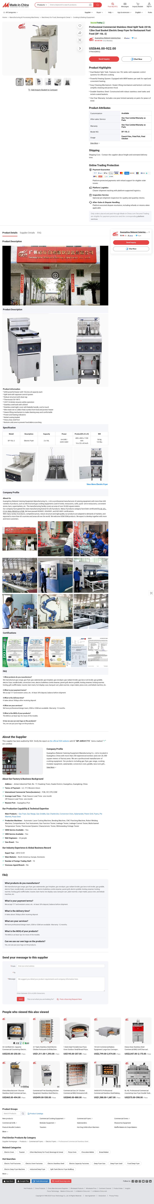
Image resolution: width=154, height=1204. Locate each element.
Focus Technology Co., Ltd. (60, 1196)
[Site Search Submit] (97, 4)
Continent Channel (105, 1188)
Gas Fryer (22, 814)
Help (110, 12)
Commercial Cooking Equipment (52, 1118)
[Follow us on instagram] (140, 1181)
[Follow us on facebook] (133, 1181)
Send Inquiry (104, 59)
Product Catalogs (36, 1113)
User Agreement (90, 1196)
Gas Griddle (41, 814)
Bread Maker (104, 1152)
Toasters (43, 1127)
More (4, 1174)
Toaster (22, 1152)
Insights (127, 1188)
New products (7, 1118)
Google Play (23, 1181)
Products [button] (41, 4)
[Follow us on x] (136, 1181)
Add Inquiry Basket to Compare (44, 89)
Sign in (149, 6)
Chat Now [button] (138, 59)
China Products (40, 1188)
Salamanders (82, 1123)
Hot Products (28, 1188)
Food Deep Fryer (133, 1163)
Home (4, 17)
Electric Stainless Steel (56, 1163)
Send (20, 999)
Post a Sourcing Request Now (69, 999)
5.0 (123, 236)
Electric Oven (9, 1152)
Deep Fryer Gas (99, 1163)
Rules (150, 12)
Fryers (96, 814)
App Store (8, 1181)
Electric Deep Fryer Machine (14, 1169)
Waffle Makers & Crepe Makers (125, 1127)
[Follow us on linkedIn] (150, 1181)
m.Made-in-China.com (83, 1191)
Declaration (102, 1196)
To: (14, 972)
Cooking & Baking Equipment (84, 17)
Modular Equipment (47, 1123)
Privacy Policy (113, 1196)
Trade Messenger (40, 1181)
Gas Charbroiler (52, 814)
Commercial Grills (8, 1123)
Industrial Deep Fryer (37, 1169)
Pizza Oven (16, 816)
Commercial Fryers (84, 1118)
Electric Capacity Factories (79, 1163)
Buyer (99, 12)
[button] (90, 5)
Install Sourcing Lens (62, 1181)
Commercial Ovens (121, 1118)
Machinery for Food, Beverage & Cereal (56, 17)
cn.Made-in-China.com (99, 1191)
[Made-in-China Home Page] (15, 4)
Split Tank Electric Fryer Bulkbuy (62, 1169)
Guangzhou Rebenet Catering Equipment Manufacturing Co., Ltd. (108, 38)
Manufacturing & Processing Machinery (24, 17)
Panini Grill (88, 814)
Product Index (118, 1188)
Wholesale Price (91, 1188)
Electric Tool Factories (12, 1163)
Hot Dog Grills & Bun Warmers (88, 1127)
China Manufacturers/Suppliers (58, 1188)
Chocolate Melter (87, 1152)
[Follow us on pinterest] (147, 1181)
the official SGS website (59, 741)
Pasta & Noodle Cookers (11, 1127)
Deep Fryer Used (116, 1163)
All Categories (11, 12)
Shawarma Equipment (122, 1123)
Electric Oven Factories (34, 1163)
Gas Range (31, 814)
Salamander (78, 814)
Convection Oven (66, 814)
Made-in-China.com (66, 1191)
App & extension (123, 12)
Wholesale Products (77, 1188)
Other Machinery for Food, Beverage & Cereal (46, 1152)
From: (13, 966)
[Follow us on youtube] (143, 1181)
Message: (12, 979)
